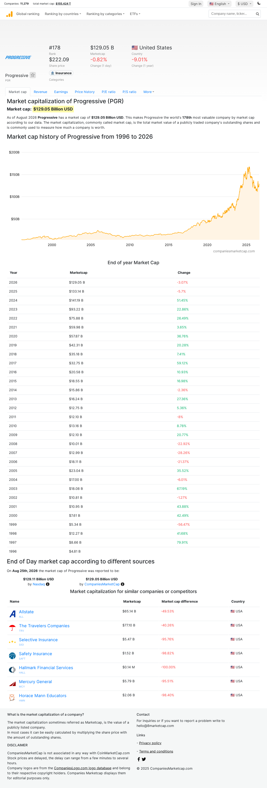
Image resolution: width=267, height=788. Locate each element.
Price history (85, 92)
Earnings (61, 92)
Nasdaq (39, 584)
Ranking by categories (104, 14)
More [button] (148, 92)
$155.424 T (63, 3)
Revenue (40, 92)
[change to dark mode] (259, 4)
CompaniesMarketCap (102, 584)
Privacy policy (150, 743)
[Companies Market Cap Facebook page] (139, 760)
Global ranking (27, 14)
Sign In (196, 4)
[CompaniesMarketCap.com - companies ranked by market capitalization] (9, 14)
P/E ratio (109, 92)
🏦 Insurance (61, 73)
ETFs (134, 14)
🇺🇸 (217, 4)
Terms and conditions (156, 751)
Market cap (18, 92)
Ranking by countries (62, 14)
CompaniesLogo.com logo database (82, 768)
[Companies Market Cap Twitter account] (144, 760)
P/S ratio (129, 92)
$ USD (243, 4)
